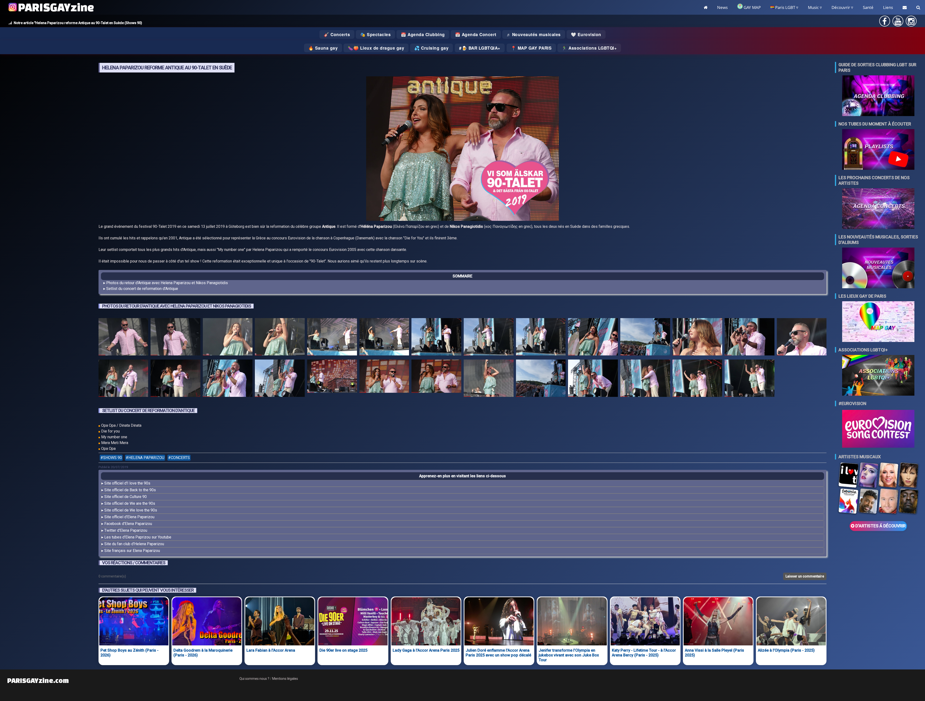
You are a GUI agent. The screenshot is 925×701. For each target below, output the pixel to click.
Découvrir (841, 7)
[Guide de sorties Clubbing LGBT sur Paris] (878, 96)
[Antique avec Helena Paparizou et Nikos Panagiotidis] (123, 337)
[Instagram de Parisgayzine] (911, 22)
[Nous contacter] (905, 7)
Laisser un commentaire (805, 576)
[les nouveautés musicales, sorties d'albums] (878, 268)
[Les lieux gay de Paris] (878, 322)
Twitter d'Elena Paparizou (125, 530)
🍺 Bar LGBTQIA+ (481, 48)
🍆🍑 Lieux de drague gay (376, 48)
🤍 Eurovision (586, 34)
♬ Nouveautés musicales (534, 34)
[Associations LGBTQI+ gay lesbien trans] (878, 376)
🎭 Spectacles (375, 34)
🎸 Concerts (337, 34)
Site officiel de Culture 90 (125, 496)
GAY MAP (752, 7)
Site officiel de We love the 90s (130, 510)
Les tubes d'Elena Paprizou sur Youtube (137, 537)
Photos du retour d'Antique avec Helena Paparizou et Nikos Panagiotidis (167, 283)
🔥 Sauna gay (323, 48)
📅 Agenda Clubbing (423, 34)
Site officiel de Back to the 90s (130, 490)
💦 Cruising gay (431, 48)
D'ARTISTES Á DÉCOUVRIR (880, 526)
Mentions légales (285, 679)
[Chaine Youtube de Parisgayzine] (898, 22)
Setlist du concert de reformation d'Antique (142, 288)
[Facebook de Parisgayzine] (884, 22)
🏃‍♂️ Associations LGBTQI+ (589, 48)
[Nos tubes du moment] (878, 150)
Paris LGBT (784, 7)
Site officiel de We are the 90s (129, 503)
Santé (868, 7)
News (722, 7)
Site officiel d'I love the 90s (127, 483)
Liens (888, 7)
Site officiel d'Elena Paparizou (129, 517)
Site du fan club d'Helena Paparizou (134, 544)
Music (813, 7)
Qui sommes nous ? (254, 679)
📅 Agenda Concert (475, 34)
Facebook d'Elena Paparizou (128, 523)
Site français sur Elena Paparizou (132, 550)
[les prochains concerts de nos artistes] (878, 209)
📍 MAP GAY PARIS (531, 48)
